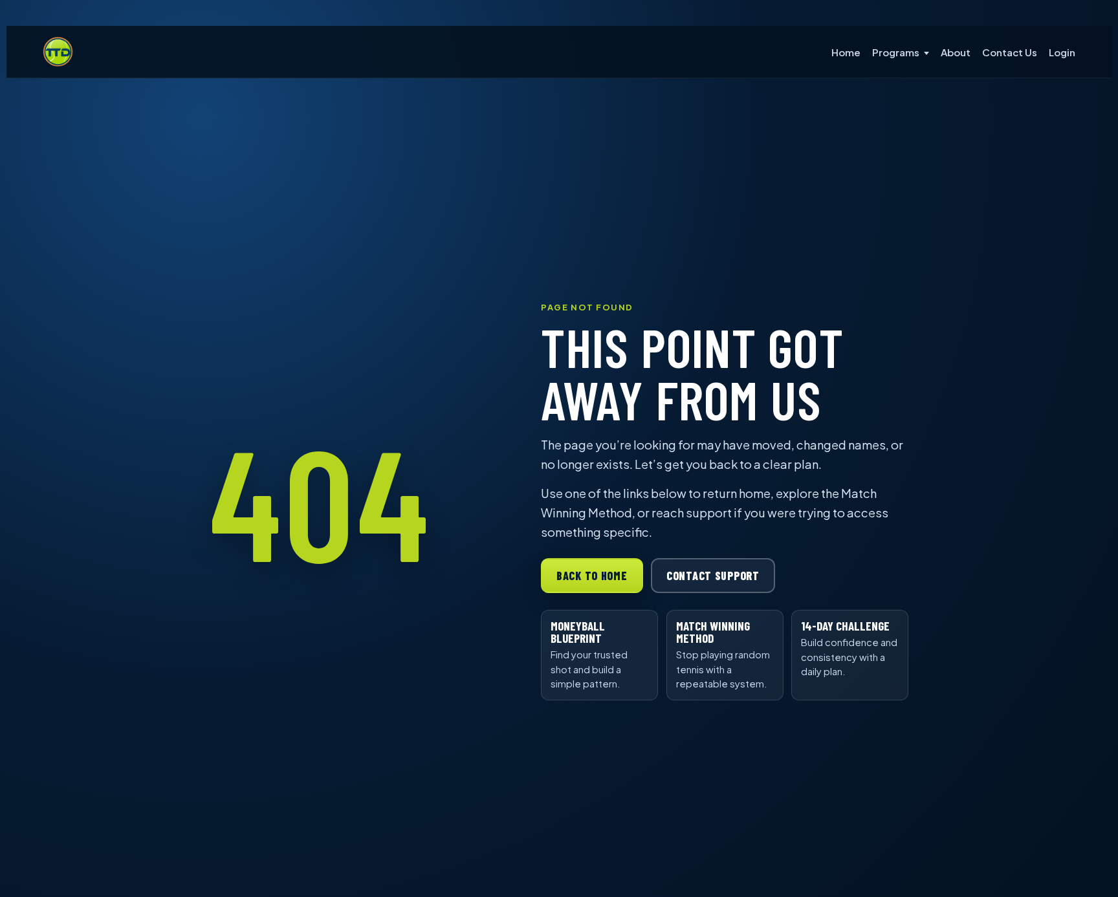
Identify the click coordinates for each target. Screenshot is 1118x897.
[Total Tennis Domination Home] (58, 51)
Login (1062, 52)
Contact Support (713, 575)
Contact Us (1009, 52)
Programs (895, 52)
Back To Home (592, 575)
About (955, 52)
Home (845, 52)
